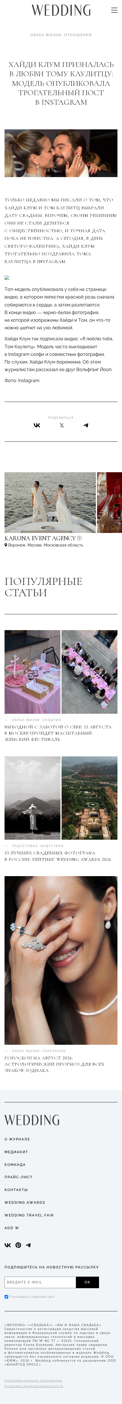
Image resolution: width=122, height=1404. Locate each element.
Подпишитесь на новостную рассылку (52, 1267)
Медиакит (16, 1152)
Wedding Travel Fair (29, 1215)
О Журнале (17, 1139)
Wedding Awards (25, 1203)
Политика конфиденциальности (34, 1386)
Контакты (16, 1190)
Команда (15, 1165)
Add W (12, 1228)
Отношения (78, 35)
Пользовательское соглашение (33, 1380)
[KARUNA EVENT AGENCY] (61, 541)
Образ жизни (46, 35)
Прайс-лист (19, 1177)
